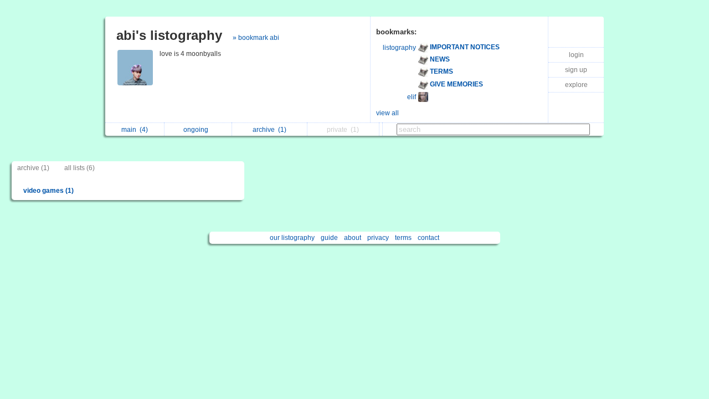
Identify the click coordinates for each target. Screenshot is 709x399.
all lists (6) (79, 168)
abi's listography (169, 35)
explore (576, 85)
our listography (292, 238)
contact (428, 238)
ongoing (197, 130)
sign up (576, 70)
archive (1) (33, 168)
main (134, 130)
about (352, 238)
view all (387, 113)
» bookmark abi (256, 38)
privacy (378, 238)
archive (269, 130)
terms (403, 238)
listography (399, 48)
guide (329, 238)
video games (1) (48, 191)
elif (411, 97)
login (576, 55)
